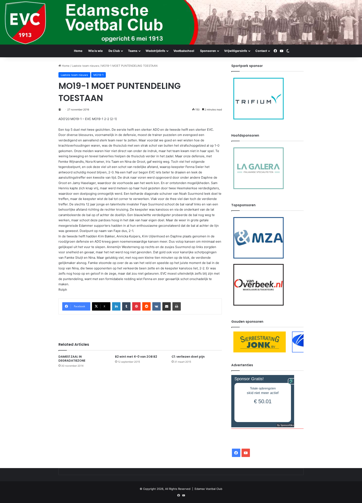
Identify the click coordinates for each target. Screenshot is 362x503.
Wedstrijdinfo (155, 50)
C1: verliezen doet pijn (188, 357)
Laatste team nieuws (85, 65)
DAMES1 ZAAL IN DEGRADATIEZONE (71, 359)
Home (78, 50)
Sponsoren (208, 50)
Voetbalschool (183, 50)
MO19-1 (98, 75)
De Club (114, 50)
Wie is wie (95, 50)
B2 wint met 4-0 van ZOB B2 (136, 357)
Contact (261, 50)
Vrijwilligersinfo (235, 50)
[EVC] (181, 22)
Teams (132, 50)
